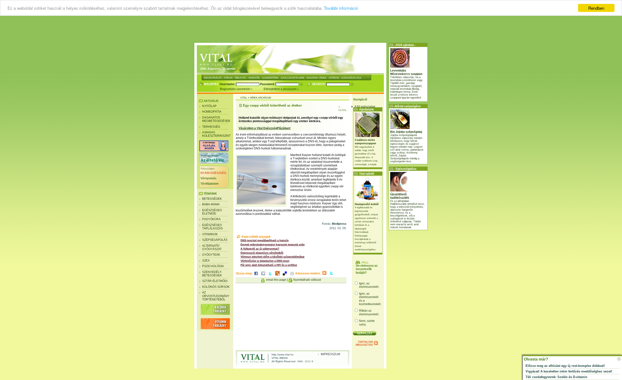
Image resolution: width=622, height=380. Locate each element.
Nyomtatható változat (307, 279)
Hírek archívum (260, 97)
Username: (228, 84)
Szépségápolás (214, 240)
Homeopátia (211, 111)
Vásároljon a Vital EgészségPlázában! (265, 128)
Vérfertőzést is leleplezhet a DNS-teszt (265, 260)
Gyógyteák (211, 254)
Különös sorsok (216, 287)
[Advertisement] (311, 30)
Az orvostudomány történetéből (215, 296)
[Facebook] (256, 275)
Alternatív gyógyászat (212, 247)
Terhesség (211, 126)
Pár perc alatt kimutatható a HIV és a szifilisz (269, 264)
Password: (268, 84)
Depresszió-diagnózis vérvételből (262, 252)
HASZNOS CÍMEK (316, 77)
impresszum (330, 354)
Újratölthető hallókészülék (399, 196)
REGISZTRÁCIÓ (213, 77)
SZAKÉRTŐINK (270, 77)
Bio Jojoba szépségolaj (406, 132)
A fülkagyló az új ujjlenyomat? (260, 248)
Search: (319, 84)
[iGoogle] (263, 275)
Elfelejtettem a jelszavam (280, 89)
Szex (206, 260)
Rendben (596, 8)
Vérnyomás (208, 178)
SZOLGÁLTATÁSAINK (292, 77)
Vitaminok (210, 234)
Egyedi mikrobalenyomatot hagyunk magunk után (273, 244)
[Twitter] (270, 275)
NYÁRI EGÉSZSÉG (213, 173)
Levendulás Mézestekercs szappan (406, 72)
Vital (243, 97)
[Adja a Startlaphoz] (277, 275)
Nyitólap (209, 106)
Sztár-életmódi (214, 281)
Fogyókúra (211, 219)
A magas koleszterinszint (216, 134)
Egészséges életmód (212, 211)
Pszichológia (213, 266)
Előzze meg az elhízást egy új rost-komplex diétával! (565, 366)
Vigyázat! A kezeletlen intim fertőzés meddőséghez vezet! (569, 371)
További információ (341, 8)
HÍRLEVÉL (240, 77)
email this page (276, 279)
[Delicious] (285, 275)
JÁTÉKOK (333, 77)
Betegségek (212, 198)
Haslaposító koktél (367, 204)
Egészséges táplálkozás (212, 226)
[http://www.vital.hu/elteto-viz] (213, 162)
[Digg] (292, 275)
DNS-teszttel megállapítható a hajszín (265, 240)
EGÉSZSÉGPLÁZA (351, 77)
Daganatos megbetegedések (216, 119)
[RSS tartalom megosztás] (324, 275)
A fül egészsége (364, 106)
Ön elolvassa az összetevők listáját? (367, 269)
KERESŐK (254, 77)
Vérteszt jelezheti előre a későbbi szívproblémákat (272, 256)
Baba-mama (211, 204)
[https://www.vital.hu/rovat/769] (213, 150)
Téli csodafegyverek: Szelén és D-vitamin (556, 377)
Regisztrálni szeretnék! (235, 89)
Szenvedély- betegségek (212, 273)
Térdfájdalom (209, 183)
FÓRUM (228, 77)
